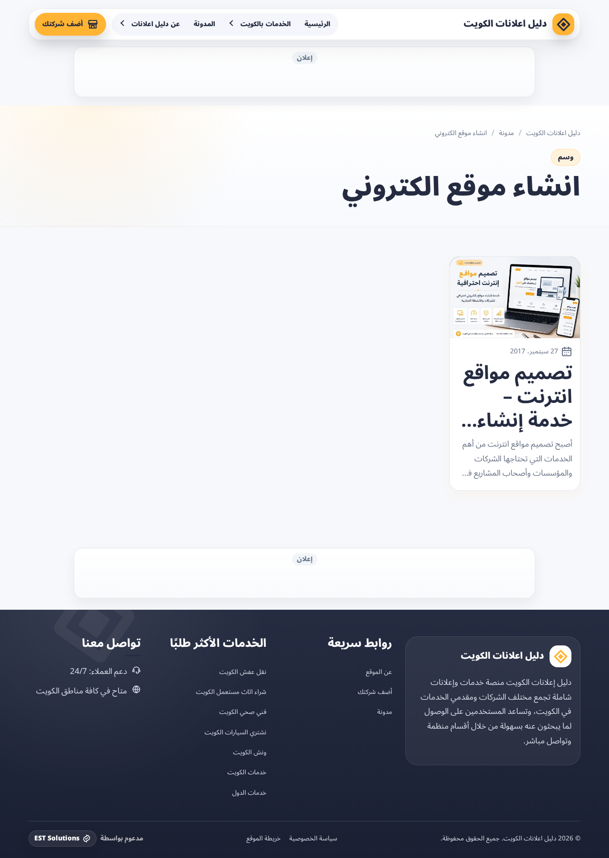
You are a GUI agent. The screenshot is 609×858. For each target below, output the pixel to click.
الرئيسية (317, 24)
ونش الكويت (249, 752)
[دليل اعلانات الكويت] (563, 24)
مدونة (506, 133)
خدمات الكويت (246, 772)
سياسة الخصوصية (313, 838)
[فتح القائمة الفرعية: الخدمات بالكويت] (232, 24)
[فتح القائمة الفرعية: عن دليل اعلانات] (123, 24)
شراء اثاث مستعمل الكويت (231, 692)
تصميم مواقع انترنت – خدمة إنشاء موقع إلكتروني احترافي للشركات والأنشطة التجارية (515, 397)
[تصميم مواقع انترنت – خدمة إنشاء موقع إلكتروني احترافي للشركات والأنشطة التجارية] (515, 298)
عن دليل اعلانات (155, 24)
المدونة (204, 24)
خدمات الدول (249, 793)
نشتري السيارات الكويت (235, 732)
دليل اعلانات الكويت (505, 23)
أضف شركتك (62, 24)
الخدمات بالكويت (265, 24)
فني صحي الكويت (242, 712)
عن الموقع (379, 672)
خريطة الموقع (263, 838)
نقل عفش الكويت (242, 672)
